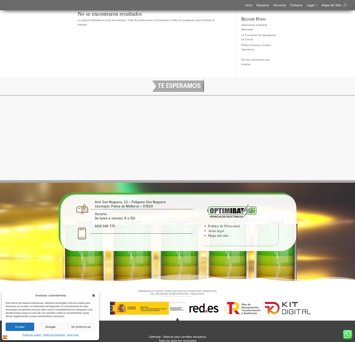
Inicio (248, 5)
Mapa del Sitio (331, 5)
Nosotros (262, 5)
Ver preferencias (81, 326)
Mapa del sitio (218, 235)
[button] (93, 295)
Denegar (50, 326)
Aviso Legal (73, 335)
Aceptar (20, 326)
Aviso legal (216, 230)
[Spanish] (5, 336)
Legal (310, 5)
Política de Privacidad (54, 335)
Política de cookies (31, 335)
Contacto (296, 5)
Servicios (279, 5)
